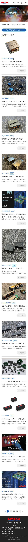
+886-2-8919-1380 (10, 531)
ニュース (8, 24)
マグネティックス (20, 24)
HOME (3, 24)
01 (7, 511)
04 (17, 511)
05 (20, 511)
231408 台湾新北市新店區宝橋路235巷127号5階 (15, 528)
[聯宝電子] (5, 3)
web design (11, 539)
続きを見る (23, 70)
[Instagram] (17, 523)
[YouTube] (10, 523)
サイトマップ (14, 525)
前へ (5, 511)
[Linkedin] (14, 523)
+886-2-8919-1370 (10, 533)
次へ (22, 511)
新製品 (13, 24)
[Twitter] (21, 523)
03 (14, 511)
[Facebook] (7, 523)
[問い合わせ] (18, 2)
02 (11, 511)
